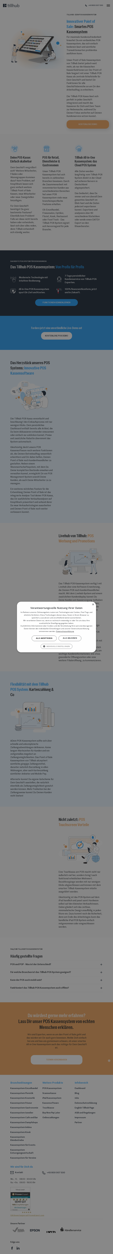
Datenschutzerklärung (65, 631)
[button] (56, 646)
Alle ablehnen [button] (70, 638)
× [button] (93, 605)
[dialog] (56, 627)
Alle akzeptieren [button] (44, 638)
